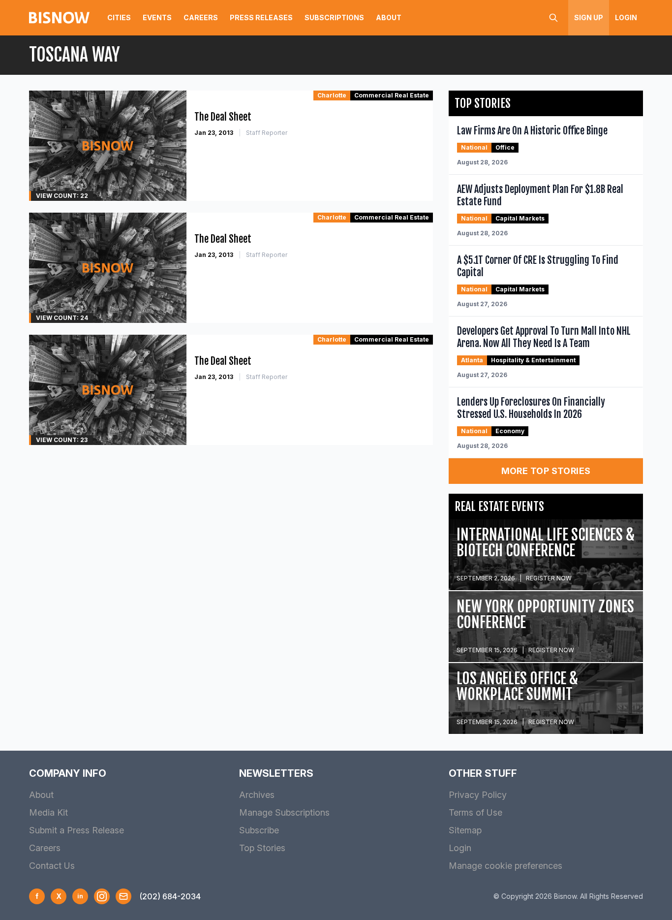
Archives (257, 795)
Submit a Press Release (76, 830)
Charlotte (331, 95)
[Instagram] (102, 896)
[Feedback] (123, 896)
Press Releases (261, 17)
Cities (119, 17)
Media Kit (48, 812)
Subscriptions (334, 17)
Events (157, 17)
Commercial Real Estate (391, 95)
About (388, 17)
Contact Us (52, 865)
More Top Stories (546, 471)
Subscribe (259, 830)
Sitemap (465, 830)
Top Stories (262, 848)
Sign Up (588, 17)
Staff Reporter (266, 132)
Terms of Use (475, 812)
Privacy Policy (478, 795)
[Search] (553, 17)
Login (626, 17)
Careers (200, 17)
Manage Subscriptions (284, 812)
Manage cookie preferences (505, 865)
